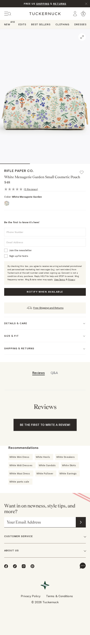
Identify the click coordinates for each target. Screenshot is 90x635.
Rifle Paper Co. (19, 171)
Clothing (62, 24)
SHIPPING (42, 3)
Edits (22, 24)
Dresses (80, 24)
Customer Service (18, 536)
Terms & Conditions (59, 596)
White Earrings (68, 473)
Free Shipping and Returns (48, 307)
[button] (83, 170)
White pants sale (19, 481)
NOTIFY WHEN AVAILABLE (45, 291)
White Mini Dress (19, 456)
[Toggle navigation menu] (7, 14)
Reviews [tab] (38, 373)
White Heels (43, 456)
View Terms (59, 279)
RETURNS (59, 3)
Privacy (71, 279)
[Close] (86, 4)
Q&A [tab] (54, 373)
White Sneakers (65, 456)
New (7, 24)
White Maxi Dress (19, 473)
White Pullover (44, 473)
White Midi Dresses (20, 465)
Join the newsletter (20, 250)
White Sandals (47, 465)
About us (11, 550)
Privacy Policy (30, 596)
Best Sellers (40, 24)
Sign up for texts (18, 255)
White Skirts (69, 465)
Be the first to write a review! (45, 425)
